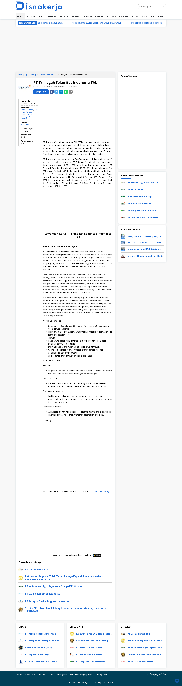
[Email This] (71, 92)
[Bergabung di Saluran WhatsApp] (164, 674)
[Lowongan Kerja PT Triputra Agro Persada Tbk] (123, 182)
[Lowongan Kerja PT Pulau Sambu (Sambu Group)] (20, 661)
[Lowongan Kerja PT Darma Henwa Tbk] (123, 633)
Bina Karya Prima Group (140, 196)
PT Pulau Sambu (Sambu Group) (41, 661)
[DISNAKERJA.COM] (40, 6)
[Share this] (52, 92)
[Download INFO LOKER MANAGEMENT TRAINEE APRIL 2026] (123, 242)
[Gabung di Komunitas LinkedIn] (156, 674)
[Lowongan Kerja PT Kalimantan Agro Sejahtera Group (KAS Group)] (123, 647)
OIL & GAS (87, 16)
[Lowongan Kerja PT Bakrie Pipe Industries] (72, 654)
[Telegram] (61, 92)
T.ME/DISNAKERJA (101, 491)
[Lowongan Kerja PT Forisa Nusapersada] (123, 203)
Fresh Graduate (27, 109)
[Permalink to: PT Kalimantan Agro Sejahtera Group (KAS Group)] (20, 586)
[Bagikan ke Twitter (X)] (56, 92)
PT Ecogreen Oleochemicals (142, 210)
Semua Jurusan (27, 116)
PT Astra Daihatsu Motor (89, 647)
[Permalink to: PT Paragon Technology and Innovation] (20, 601)
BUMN (41, 16)
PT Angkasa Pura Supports (39, 654)
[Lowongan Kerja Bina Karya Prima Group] (123, 196)
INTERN (135, 16)
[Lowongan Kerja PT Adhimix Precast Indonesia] (123, 217)
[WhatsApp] (66, 92)
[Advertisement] (91, 49)
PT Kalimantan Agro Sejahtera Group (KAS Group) (79, 22)
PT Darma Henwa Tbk (37, 569)
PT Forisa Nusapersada (139, 203)
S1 (29, 114)
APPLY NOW (41, 92)
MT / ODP (30, 16)
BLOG (144, 16)
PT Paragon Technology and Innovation (47, 601)
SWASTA (24, 119)
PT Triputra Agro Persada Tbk (143, 182)
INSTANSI (52, 16)
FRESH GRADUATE (120, 16)
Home (20, 16)
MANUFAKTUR (101, 16)
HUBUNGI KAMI (157, 16)
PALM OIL (64, 16)
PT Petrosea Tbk (136, 189)
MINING (75, 16)
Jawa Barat (25, 125)
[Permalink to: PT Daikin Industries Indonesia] (20, 593)
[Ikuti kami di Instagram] (152, 674)
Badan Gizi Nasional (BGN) (38, 647)
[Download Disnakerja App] (147, 674)
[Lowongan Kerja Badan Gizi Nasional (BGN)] (20, 647)
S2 (31, 114)
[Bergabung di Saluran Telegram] (160, 674)
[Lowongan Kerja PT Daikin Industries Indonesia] (20, 633)
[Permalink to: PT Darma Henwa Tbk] (20, 569)
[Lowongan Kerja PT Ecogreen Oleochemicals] (123, 210)
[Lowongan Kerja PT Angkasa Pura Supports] (20, 654)
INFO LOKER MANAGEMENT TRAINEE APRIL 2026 (151, 242)
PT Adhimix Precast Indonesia (143, 217)
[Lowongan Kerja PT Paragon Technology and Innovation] (20, 640)
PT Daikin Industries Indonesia (129, 22)
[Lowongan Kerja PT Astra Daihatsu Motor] (72, 647)
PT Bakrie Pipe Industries (89, 654)
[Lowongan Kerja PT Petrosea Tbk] (123, 189)
